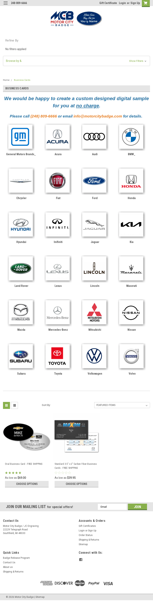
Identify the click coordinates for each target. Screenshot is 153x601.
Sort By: (46, 405)
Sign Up (135, 3)
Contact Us (9, 562)
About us (8, 567)
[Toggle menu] (5, 5)
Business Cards (22, 80)
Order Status (86, 535)
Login (122, 3)
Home (6, 80)
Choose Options (27, 484)
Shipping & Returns (89, 539)
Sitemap (83, 544)
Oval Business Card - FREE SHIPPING (24, 464)
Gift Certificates (87, 526)
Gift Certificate (108, 3)
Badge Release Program (16, 558)
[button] (76, 61)
